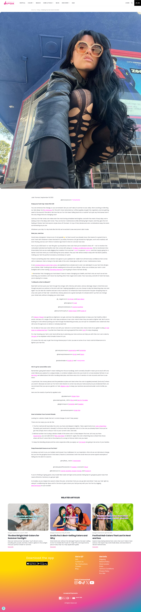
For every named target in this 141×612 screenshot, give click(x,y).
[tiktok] (83, 582)
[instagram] (76, 582)
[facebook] (80, 582)
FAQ (76, 559)
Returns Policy (104, 562)
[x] (87, 582)
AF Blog (38, 10)
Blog (76, 569)
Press (101, 566)
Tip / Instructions (81, 564)
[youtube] (92, 582)
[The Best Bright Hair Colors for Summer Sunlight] (28, 517)
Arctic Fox (33, 10)
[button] (3, 608)
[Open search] (132, 3)
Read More (10, 547)
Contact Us (79, 562)
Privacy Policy (104, 571)
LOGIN (127, 3)
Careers (78, 566)
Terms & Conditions (106, 569)
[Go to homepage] (9, 3)
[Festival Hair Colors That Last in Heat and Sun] (112, 517)
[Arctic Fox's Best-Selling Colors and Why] (70, 517)
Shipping (102, 559)
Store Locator (104, 564)
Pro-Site (102, 573)
